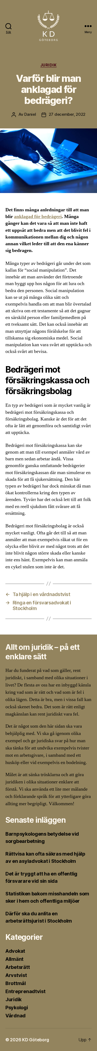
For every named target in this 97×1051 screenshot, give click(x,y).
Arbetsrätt (17, 967)
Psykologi (16, 1007)
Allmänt (14, 959)
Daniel (30, 114)
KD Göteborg (35, 1039)
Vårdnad (15, 1015)
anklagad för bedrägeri (38, 216)
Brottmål (15, 983)
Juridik (48, 65)
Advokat (15, 951)
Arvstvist (16, 975)
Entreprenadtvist (25, 991)
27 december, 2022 (67, 114)
